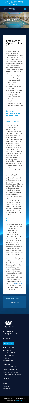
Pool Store (6, 383)
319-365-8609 (7, 338)
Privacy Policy (18, 400)
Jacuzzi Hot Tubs (8, 360)
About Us (6, 381)
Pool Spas (6, 358)
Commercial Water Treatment (12, 374)
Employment (6, 388)
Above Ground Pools (9, 353)
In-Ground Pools (8, 350)
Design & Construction (10, 369)
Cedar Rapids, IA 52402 (10, 334)
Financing (6, 386)
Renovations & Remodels (10, 372)
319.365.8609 (14, 4)
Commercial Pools (8, 355)
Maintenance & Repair (9, 367)
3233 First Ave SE (8, 332)
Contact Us (8, 343)
